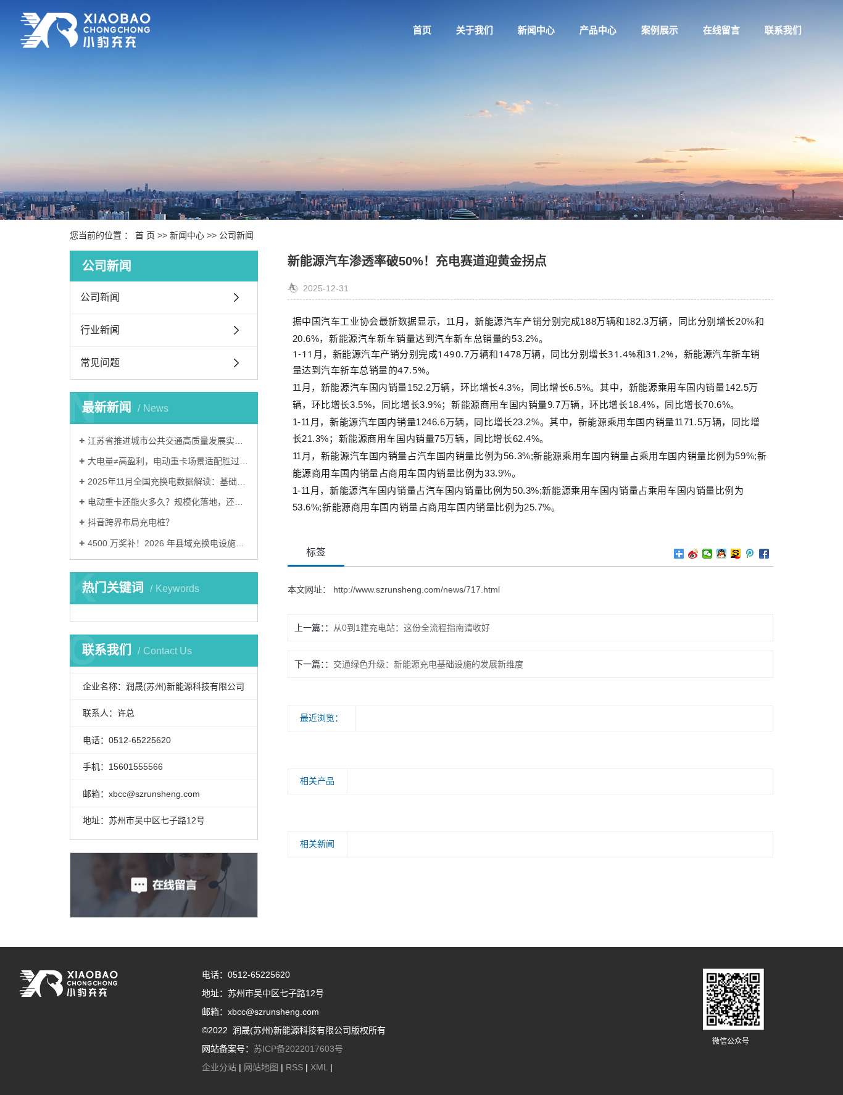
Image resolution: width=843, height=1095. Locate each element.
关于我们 (474, 30)
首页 (422, 30)
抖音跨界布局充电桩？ (131, 522)
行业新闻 (100, 330)
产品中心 (598, 30)
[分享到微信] (707, 554)
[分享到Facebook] (764, 554)
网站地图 (261, 1067)
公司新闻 (236, 235)
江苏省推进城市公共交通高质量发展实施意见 (168, 441)
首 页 (145, 235)
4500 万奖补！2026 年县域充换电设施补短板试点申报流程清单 (168, 543)
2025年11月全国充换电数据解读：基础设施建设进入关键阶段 (168, 481)
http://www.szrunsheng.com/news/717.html (415, 589)
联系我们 (783, 30)
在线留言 (721, 30)
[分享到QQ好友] (721, 554)
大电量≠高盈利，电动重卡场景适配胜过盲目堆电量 (168, 461)
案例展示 (659, 30)
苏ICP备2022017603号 (298, 1049)
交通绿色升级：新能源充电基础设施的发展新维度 (428, 664)
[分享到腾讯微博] (750, 554)
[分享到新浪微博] (693, 554)
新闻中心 (536, 30)
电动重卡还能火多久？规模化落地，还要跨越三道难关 (168, 502)
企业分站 (219, 1067)
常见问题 (100, 362)
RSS (294, 1067)
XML (319, 1067)
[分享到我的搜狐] (736, 554)
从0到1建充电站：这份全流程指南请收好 (411, 628)
